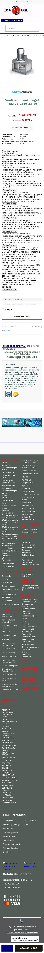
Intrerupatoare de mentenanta (9, 685)
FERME (5, 755)
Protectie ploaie (29, 637)
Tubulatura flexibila (30, 600)
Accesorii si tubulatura (27, 613)
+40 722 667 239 (13, 20)
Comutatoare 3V (9, 674)
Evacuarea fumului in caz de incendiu (10, 535)
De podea (26, 550)
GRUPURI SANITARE (6, 728)
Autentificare (9, 836)
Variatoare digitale (10, 666)
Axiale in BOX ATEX (30, 494)
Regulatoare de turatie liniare (8, 644)
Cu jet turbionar (28, 545)
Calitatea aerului (9, 636)
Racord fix (26, 634)
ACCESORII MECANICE (28, 595)
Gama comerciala (29, 530)
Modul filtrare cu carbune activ (9, 596)
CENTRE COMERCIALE (8, 737)
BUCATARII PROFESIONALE (9, 802)
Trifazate (26, 576)
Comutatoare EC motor (9, 679)
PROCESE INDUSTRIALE (8, 774)
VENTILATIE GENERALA (7, 716)
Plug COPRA (27, 483)
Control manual (8, 649)
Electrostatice (8, 601)
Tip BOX (5, 511)
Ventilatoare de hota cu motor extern (30, 670)
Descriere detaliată (14, 346)
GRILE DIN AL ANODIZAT (29, 538)
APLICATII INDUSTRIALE (8, 752)
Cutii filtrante (8, 583)
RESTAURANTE (9, 798)
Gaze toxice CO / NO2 (9, 627)
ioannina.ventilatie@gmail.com (17, 880)
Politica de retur (10, 848)
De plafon (26, 542)
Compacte (6, 576)
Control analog (8, 652)
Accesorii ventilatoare (27, 656)
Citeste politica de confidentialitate (22, 933)
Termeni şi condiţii (11, 825)
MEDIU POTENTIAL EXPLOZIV (10, 782)
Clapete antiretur (29, 627)
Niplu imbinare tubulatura (28, 641)
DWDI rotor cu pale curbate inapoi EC (30, 467)
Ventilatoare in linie (9, 694)
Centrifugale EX (29, 491)
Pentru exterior (28, 547)
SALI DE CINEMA (9, 745)
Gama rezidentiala (30, 532)
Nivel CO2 (6, 632)
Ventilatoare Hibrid (30, 474)
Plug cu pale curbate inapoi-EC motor (11, 516)
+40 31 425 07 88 (11, 888)
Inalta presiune (8, 488)
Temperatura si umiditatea (8, 621)
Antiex (25, 486)
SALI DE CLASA (9, 748)
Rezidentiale (27, 514)
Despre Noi (8, 821)
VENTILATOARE (13, 35)
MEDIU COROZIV (9, 785)
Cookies (7, 852)
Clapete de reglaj (29, 602)
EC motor (6, 478)
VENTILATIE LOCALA (7, 789)
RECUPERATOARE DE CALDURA (31, 525)
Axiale (4, 463)
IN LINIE (25, 477)
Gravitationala (8, 563)
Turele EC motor (9, 506)
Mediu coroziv (28, 508)
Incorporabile (7, 513)
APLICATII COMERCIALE (8, 732)
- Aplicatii (7, 707)
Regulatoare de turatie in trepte (9, 661)
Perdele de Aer (28, 519)
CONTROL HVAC (10, 611)
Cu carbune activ (9, 586)
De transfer (7, 560)
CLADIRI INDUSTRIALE (8, 769)
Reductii (25, 624)
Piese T (25, 619)
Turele (4, 496)
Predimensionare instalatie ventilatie (22, 358)
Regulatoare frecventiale (27, 561)
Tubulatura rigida (29, 616)
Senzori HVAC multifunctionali (9, 616)
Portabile (6, 556)
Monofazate (27, 574)
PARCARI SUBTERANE (7, 742)
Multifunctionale (9, 656)
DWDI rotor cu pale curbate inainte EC (30, 461)
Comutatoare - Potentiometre (8, 670)
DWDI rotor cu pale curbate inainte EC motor (10, 522)
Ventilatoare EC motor (30, 689)
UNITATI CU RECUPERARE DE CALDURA (9, 721)
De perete (6, 465)
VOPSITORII (7, 760)
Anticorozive (27, 506)
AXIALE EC (27, 480)
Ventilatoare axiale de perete (30, 662)
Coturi (25, 621)
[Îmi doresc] (7, 948)
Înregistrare (8, 840)
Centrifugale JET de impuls (10, 552)
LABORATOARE (9, 778)
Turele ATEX (27, 503)
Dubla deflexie (28, 555)
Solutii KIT (26, 517)
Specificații (33, 346)
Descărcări (9, 349)
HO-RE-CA (6, 793)
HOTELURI (6, 795)
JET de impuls (8, 548)
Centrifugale (27, 35)
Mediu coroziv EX (29, 511)
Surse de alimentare (30, 564)
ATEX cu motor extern (28, 499)
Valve (24, 558)
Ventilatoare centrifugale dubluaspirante (30, 680)
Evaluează (6, 330)
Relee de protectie (10, 690)
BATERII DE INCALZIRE (28, 581)
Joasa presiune (8, 483)
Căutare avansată (11, 844)
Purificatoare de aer (10, 605)
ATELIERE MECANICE (7, 764)
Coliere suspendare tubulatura (30, 648)
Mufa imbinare (28, 644)
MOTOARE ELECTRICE (28, 570)
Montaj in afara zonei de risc (8, 544)
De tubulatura (8, 472)
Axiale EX (26, 488)
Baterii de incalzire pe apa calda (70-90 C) (30, 588)
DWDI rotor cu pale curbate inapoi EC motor (10, 529)
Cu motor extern (9, 475)
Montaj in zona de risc (9, 540)
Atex (4, 503)
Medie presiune (8, 485)
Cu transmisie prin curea (9, 469)
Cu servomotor (28, 609)
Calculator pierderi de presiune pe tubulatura (22, 353)
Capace (25, 652)
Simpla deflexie (28, 553)
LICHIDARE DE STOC (9, 701)
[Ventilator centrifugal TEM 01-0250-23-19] (22, 83)
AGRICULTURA (8, 758)
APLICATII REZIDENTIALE (8, 711)
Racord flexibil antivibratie (28, 630)
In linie (4, 508)
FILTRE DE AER (9, 572)
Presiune (5, 639)
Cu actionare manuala (27, 605)
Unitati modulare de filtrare (10, 590)
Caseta (5, 579)
